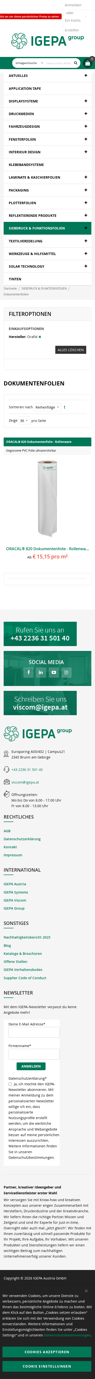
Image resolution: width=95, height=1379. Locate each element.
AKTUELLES (18, 75)
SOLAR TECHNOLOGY (26, 266)
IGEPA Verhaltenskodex (23, 969)
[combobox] (46, 63)
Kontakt (10, 847)
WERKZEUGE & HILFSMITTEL (32, 253)
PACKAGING (19, 190)
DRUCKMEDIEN (21, 113)
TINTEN (15, 279)
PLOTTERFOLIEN (22, 203)
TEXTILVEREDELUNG (25, 241)
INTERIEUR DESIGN (24, 152)
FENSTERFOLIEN (22, 139)
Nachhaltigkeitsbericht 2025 (27, 937)
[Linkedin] (41, 672)
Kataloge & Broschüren (23, 953)
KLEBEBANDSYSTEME (26, 164)
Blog (7, 945)
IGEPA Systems (16, 892)
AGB (7, 831)
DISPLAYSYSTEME (23, 101)
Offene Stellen (15, 961)
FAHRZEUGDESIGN (24, 126)
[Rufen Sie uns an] (47, 634)
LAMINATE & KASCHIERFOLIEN (34, 177)
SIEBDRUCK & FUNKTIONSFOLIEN (37, 228)
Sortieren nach (21, 407)
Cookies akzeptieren (47, 1352)
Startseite (11, 288)
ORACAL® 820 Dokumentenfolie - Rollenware (48, 548)
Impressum (13, 855)
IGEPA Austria (15, 884)
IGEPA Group (14, 908)
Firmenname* (20, 1045)
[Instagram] (66, 672)
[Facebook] (28, 672)
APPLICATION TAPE (25, 88)
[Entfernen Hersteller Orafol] (39, 336)
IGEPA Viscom (15, 900)
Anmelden (73, 5)
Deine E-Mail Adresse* (27, 1024)
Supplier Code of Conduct (25, 978)
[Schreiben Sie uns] (47, 703)
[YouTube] (54, 672)
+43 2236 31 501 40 (27, 769)
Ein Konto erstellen (72, 21)
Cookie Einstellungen (47, 1366)
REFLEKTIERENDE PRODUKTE (33, 215)
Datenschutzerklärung (22, 839)
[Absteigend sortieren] (64, 407)
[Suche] (75, 63)
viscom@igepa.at (25, 782)
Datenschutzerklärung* (28, 1078)
